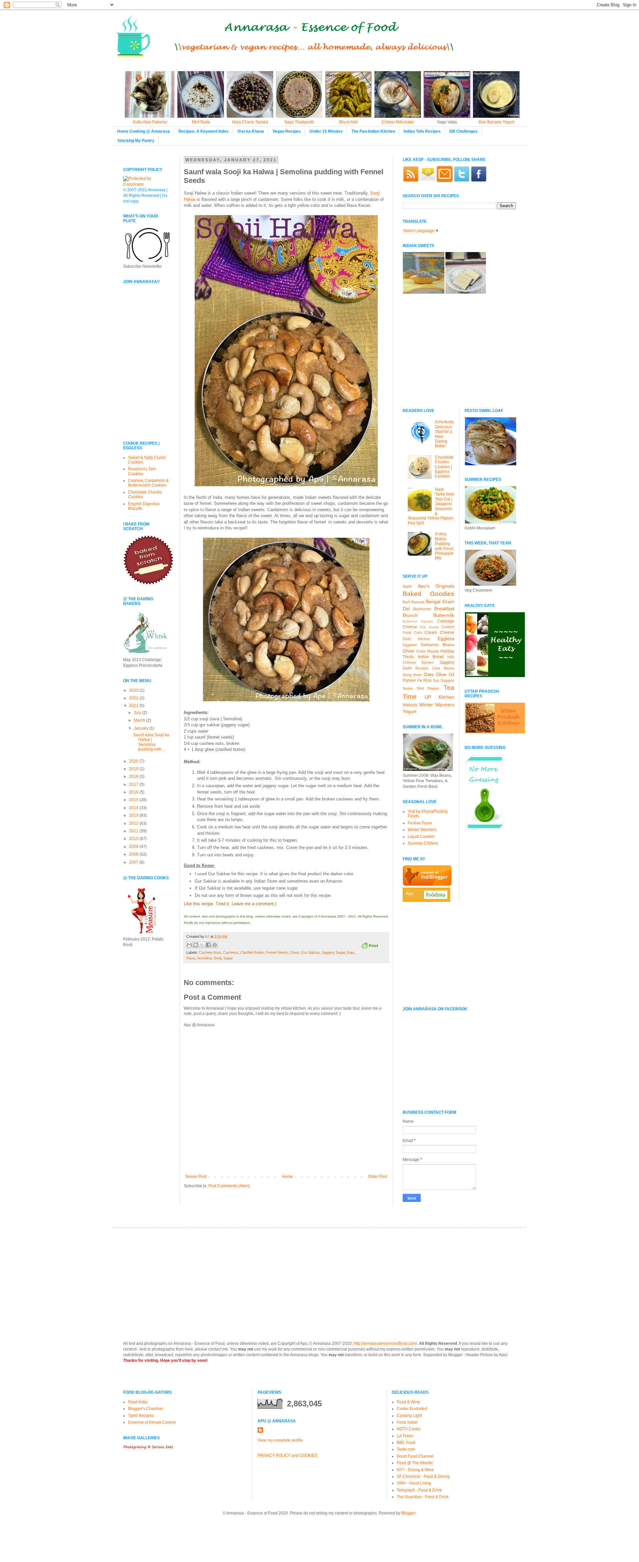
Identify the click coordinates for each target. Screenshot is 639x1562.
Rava (190, 958)
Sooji (217, 958)
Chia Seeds (429, 627)
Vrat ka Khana (250, 131)
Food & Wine (408, 1402)
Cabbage (445, 621)
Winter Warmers (436, 704)
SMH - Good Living (414, 1483)
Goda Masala (427, 651)
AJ (207, 936)
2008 (134, 854)
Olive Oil (445, 674)
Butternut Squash (418, 621)
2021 (134, 705)
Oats (429, 674)
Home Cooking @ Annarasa (143, 131)
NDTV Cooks (408, 1429)
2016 (134, 792)
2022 (134, 698)
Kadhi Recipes (416, 668)
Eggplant (410, 645)
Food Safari (407, 1422)
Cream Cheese (439, 632)
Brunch (410, 615)
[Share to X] (202, 944)
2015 (134, 799)
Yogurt (409, 711)
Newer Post (195, 1176)
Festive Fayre (420, 823)
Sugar (228, 958)
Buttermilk (443, 615)
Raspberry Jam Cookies (142, 471)
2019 (134, 769)
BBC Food (406, 1442)
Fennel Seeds (277, 952)
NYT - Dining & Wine (415, 1470)
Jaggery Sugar (333, 952)
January (141, 728)
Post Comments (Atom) (229, 1186)
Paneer (409, 680)
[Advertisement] (143, 389)
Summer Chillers (423, 843)
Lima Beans (443, 668)
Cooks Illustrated (412, 1408)
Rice (427, 680)
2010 (134, 838)
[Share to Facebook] (208, 944)
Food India (137, 1402)
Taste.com (406, 1449)
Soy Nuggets (443, 680)
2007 (134, 862)
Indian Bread (431, 656)
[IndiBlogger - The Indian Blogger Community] (427, 884)
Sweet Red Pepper (421, 688)
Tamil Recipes (141, 1415)
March (140, 720)
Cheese (410, 627)
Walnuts (410, 705)
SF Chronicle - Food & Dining (423, 1476)
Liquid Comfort (421, 836)
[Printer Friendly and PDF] (370, 946)
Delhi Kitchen (416, 639)
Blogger (408, 1513)
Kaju (350, 952)
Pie (419, 680)
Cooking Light (409, 1415)
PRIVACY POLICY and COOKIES (288, 1455)
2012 (134, 823)
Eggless (446, 638)
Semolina (204, 958)
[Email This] (189, 944)
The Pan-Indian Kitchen (373, 131)
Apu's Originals (436, 586)
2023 (134, 690)
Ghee (294, 952)
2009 (134, 846)
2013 (134, 815)
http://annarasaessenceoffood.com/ (385, 1343)
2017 (134, 784)
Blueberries (422, 609)
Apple (407, 586)
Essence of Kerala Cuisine (152, 1422)
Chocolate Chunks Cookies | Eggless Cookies (444, 467)
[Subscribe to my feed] (411, 180)
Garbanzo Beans (437, 644)
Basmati (417, 602)
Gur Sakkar (310, 952)
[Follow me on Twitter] (462, 180)
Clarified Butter (252, 952)
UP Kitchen (439, 697)
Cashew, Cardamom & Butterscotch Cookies (148, 483)
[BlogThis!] (195, 944)
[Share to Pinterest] (214, 944)
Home (287, 1176)
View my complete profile (280, 1440)
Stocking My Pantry (135, 140)
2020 (134, 761)
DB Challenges (463, 131)
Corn (418, 633)
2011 (134, 831)
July (138, 712)
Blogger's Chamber (145, 1408)
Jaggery (447, 662)
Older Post (377, 1176)
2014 (134, 807)
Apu (409, 893)
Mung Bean (412, 675)
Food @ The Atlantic (415, 1463)
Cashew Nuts (210, 952)
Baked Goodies (428, 593)
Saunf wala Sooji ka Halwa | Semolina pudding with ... (151, 742)
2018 (134, 776)
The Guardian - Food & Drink (423, 1496)
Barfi (406, 602)
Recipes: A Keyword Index (203, 131)
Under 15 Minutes (326, 131)
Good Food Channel (415, 1456)
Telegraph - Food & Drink (419, 1490)
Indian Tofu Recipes (422, 131)
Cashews (230, 952)
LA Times (405, 1436)
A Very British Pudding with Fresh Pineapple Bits (444, 546)
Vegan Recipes (287, 131)
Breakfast (444, 608)
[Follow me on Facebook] (479, 180)
